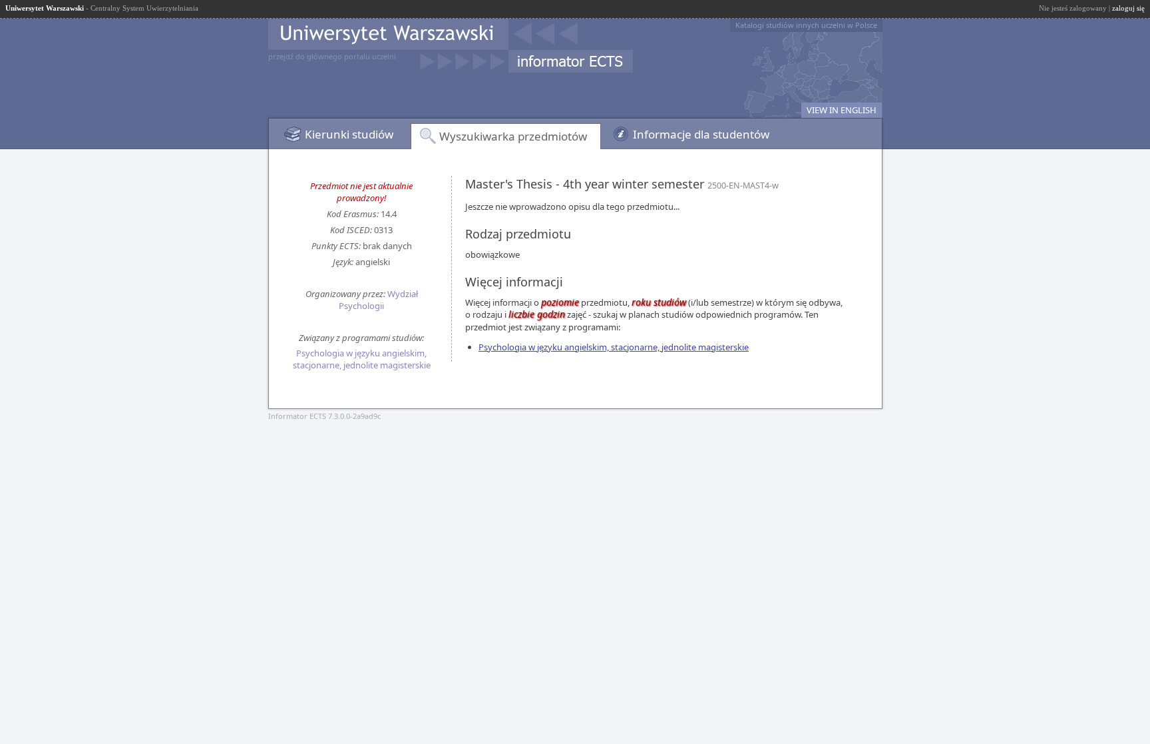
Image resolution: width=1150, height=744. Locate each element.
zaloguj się (1128, 8)
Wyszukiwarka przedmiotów (513, 136)
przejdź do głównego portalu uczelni (332, 56)
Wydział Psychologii (378, 300)
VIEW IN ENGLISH (841, 110)
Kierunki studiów (349, 134)
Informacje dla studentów (701, 134)
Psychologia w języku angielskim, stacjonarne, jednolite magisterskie (362, 359)
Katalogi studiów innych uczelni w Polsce (806, 25)
